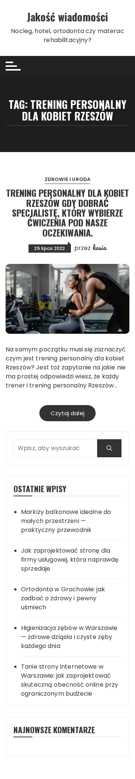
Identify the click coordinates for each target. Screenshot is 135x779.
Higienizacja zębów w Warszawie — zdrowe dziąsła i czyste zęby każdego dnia (69, 637)
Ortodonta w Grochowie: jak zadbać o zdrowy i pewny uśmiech (63, 598)
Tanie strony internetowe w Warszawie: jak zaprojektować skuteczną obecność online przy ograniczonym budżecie (69, 680)
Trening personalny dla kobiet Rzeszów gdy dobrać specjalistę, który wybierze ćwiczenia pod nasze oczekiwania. (67, 212)
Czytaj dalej (67, 413)
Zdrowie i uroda (67, 179)
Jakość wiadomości (67, 16)
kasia (99, 247)
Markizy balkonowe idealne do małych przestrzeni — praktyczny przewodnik (66, 521)
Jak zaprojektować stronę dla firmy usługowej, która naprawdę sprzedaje (70, 559)
